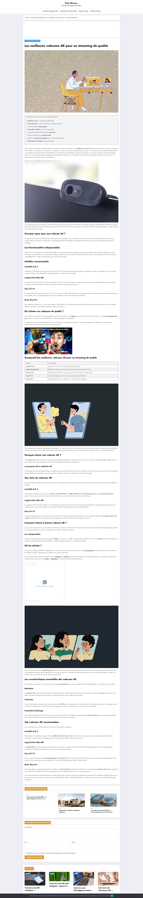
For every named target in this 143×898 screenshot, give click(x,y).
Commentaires (28, 827)
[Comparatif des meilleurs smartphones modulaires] (71, 800)
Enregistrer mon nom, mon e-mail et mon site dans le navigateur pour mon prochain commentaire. (51, 853)
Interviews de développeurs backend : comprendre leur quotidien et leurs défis (83, 889)
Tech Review (71, 3)
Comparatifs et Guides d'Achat (68, 11)
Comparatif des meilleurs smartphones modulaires (69, 811)
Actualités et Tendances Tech (50, 11)
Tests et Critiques (83, 11)
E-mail (73, 842)
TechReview (58, 557)
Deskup (73, 316)
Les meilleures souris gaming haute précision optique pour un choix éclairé (102, 811)
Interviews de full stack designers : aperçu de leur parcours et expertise (59, 884)
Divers (27, 873)
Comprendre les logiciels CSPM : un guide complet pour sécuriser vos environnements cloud (36, 798)
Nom (26, 842)
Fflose (47, 559)
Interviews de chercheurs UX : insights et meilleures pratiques (107, 889)
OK (112, 895)
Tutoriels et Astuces (95, 11)
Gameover (66, 557)
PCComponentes (88, 550)
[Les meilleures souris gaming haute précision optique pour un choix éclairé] (103, 800)
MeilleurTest (54, 559)
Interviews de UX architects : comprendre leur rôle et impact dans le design (34, 889)
